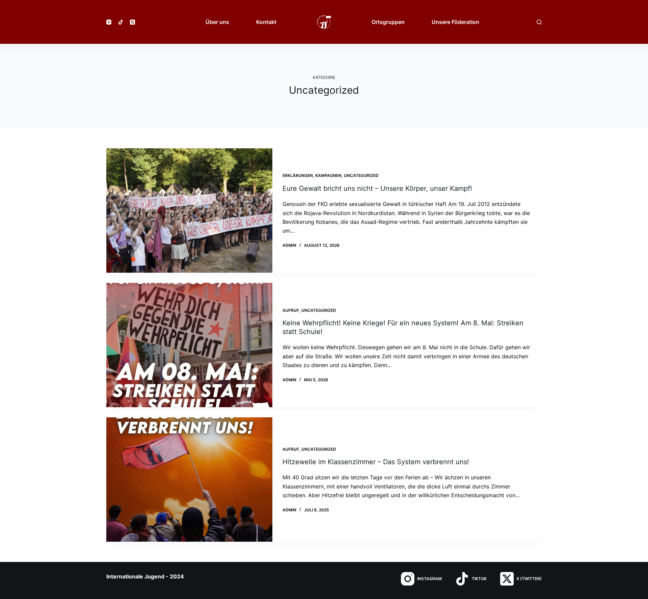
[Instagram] (108, 22)
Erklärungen (297, 175)
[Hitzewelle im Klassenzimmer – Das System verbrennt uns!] (189, 479)
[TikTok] (120, 22)
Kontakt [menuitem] (266, 22)
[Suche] (539, 22)
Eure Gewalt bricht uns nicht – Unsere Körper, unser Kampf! (377, 188)
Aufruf (290, 310)
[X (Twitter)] (132, 22)
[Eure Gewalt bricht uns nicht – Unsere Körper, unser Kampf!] (189, 210)
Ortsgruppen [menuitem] (388, 22)
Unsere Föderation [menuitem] (455, 22)
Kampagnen (328, 175)
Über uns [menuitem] (217, 22)
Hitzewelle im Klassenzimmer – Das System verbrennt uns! (375, 462)
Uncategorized (361, 175)
